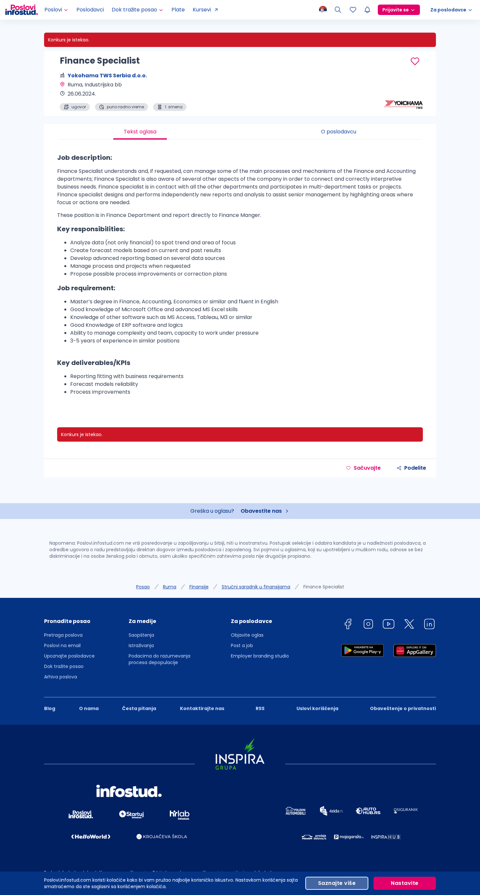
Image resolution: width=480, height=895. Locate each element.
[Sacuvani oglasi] (353, 10)
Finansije (199, 587)
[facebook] (347, 625)
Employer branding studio (260, 656)
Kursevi (202, 9)
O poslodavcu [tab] (338, 131)
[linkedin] (429, 625)
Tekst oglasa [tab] (140, 131)
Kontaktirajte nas (202, 708)
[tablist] (240, 132)
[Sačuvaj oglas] (415, 61)
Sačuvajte (367, 468)
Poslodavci (90, 9)
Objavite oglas (247, 635)
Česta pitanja (139, 708)
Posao (143, 587)
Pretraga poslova (63, 635)
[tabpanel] (240, 277)
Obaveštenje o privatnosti (403, 708)
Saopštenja (141, 635)
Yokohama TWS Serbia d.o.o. (107, 75)
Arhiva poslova (60, 677)
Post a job (242, 645)
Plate (178, 9)
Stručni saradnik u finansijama (256, 587)
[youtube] (388, 625)
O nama (89, 708)
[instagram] (368, 625)
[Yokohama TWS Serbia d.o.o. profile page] (403, 94)
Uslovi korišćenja (317, 708)
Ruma (169, 587)
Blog (49, 708)
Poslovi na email (62, 645)
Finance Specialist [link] (323, 587)
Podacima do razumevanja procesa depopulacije (159, 659)
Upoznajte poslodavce (69, 656)
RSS (260, 708)
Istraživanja (141, 645)
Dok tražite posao (64, 666)
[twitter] (409, 625)
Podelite (415, 468)
